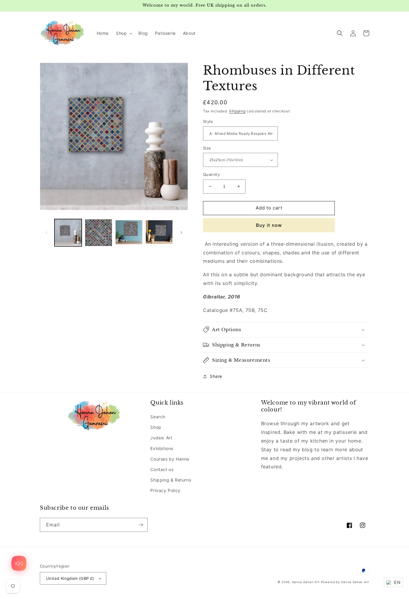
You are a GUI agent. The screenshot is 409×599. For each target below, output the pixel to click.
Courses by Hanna (169, 458)
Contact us (161, 469)
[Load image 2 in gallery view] (98, 232)
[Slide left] (46, 232)
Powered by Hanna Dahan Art (345, 582)
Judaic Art (161, 437)
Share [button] (216, 376)
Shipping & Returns (170, 479)
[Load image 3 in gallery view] (129, 232)
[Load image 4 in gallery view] (159, 232)
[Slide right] (181, 232)
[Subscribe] (140, 525)
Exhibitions (161, 448)
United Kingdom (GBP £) (70, 578)
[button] (123, 33)
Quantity (211, 174)
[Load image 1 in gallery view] (68, 232)
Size (207, 148)
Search (157, 416)
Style (208, 121)
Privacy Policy (165, 490)
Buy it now (269, 225)
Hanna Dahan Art (306, 582)
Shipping (237, 111)
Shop (155, 427)
